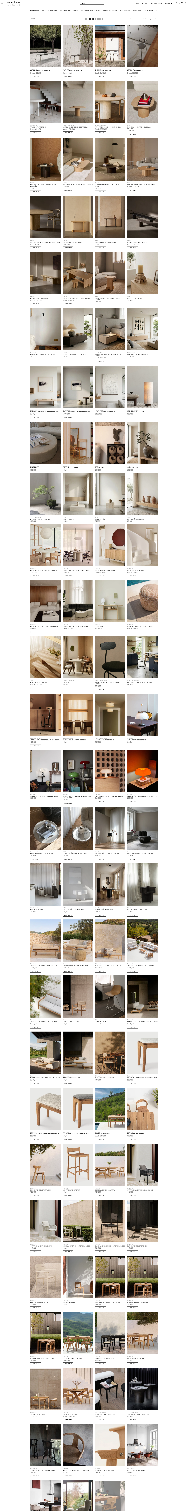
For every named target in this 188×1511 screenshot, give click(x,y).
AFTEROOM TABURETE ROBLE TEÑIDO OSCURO (45, 740)
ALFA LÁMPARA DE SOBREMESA (137, 740)
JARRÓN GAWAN (132, 468)
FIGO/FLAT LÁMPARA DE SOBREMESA (74, 354)
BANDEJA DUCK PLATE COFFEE (40, 519)
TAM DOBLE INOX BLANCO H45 (72, 71)
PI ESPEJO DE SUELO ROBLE (136, 570)
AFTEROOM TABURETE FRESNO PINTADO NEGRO (108, 683)
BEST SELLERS (125, 11)
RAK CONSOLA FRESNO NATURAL (73, 242)
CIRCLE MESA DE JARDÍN (70, 1414)
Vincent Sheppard (68, 125)
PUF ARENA (34, 468)
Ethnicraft (33, 568)
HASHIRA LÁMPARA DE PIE (135, 412)
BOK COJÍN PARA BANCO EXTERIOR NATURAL (44, 1134)
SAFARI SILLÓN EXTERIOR (71, 1022)
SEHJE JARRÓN (100, 519)
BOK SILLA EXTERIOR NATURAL (105, 1190)
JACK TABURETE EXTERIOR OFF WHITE (107, 1302)
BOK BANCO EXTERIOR (102, 1134)
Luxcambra (33, 352)
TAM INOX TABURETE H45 (38, 127)
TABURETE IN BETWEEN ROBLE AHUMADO (76, 1470)
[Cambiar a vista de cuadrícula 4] (91, 18)
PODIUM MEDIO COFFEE (38, 909)
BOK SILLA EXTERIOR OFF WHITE (40, 1190)
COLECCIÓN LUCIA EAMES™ (90, 11)
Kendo (129, 125)
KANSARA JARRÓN (68, 519)
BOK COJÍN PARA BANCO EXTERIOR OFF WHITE (142, 1078)
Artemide (130, 738)
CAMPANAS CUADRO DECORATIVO (138, 354)
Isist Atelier (66, 466)
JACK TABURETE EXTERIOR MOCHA (138, 1302)
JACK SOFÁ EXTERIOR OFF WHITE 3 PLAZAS (141, 966)
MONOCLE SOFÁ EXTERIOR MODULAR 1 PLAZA (45, 1078)
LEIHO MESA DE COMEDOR (38, 682)
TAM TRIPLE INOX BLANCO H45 (40, 71)
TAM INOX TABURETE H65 (135, 71)
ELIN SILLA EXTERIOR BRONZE (137, 1246)
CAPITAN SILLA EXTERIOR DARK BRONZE (140, 1190)
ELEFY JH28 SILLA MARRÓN (136, 1470)
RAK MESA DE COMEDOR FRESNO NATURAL (76, 298)
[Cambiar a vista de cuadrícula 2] (86, 18)
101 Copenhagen (35, 517)
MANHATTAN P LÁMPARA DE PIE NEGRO (42, 354)
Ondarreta (33, 69)
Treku (32, 680)
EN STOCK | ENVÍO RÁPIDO (69, 11)
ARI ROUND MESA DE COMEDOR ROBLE (75, 127)
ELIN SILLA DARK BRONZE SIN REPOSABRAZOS (110, 1246)
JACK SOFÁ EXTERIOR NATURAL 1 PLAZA (108, 966)
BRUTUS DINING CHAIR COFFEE (137, 909)
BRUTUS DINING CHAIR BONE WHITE (74, 909)
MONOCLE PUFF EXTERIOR (71, 1078)
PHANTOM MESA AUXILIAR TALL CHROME (140, 853)
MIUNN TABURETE (100, 1022)
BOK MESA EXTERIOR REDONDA (73, 1358)
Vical (128, 296)
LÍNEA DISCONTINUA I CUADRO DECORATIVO (77, 412)
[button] (31, 27)
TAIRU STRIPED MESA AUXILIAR (105, 1414)
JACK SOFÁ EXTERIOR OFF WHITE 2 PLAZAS (44, 1022)
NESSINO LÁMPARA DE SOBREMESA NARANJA (141, 796)
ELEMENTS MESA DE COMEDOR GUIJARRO (43, 570)
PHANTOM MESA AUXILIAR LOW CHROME (75, 853)
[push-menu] (2, 3)
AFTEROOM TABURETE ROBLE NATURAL (140, 682)
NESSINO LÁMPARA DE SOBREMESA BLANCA (109, 796)
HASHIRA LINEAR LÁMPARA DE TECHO (75, 740)
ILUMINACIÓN (148, 11)
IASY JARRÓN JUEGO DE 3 (135, 519)
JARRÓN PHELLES (100, 468)
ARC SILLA (66, 682)
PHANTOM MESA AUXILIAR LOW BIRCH (42, 853)
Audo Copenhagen (133, 410)
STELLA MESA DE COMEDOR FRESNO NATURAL (45, 242)
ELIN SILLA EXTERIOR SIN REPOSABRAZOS (76, 1246)
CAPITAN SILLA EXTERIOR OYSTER (41, 1246)
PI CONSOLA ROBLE (101, 626)
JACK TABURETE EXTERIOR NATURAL (42, 1358)
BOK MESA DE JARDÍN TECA (136, 1358)
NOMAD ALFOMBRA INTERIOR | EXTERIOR (140, 626)
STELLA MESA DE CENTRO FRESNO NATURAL (141, 184)
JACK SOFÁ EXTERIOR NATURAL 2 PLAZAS (76, 966)
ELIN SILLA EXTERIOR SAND (39, 1302)
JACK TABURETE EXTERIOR (71, 1190)
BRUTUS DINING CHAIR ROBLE (104, 909)
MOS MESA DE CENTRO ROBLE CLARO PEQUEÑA (139, 127)
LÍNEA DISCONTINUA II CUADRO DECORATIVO (44, 412)
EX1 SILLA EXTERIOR (69, 1302)
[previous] (26, 11)
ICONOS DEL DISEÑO (110, 11)
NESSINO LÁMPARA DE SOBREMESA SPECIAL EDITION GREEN (77, 796)
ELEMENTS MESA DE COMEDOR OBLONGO (76, 570)
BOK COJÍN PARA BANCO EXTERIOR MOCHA (76, 1134)
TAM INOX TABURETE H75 (103, 71)
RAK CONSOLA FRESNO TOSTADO (105, 242)
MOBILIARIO (137, 11)
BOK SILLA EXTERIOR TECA (136, 1134)
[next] (161, 11)
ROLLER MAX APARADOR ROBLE (105, 570)
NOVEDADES (34, 11)
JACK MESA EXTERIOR (37, 1414)
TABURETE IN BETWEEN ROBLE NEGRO (42, 1470)
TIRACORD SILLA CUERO (70, 468)
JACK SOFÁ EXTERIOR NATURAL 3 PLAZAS (43, 966)
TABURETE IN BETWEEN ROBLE (105, 1470)
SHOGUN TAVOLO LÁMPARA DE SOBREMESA (44, 796)
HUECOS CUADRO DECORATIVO (105, 412)
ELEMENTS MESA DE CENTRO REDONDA (75, 626)
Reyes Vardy (131, 352)
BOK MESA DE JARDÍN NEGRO (104, 1358)
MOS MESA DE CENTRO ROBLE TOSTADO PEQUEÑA (43, 185)
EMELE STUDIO (35, 466)
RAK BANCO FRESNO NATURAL (40, 298)
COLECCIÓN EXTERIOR (49, 11)
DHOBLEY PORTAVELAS (134, 298)
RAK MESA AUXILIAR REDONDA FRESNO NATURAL (107, 299)
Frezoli (65, 352)
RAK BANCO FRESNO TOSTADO (137, 242)
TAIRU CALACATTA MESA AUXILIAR (138, 1414)
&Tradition (33, 1468)
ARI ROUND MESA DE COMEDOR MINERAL (108, 127)
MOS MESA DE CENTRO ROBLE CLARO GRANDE (78, 184)
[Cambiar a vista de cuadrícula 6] (99, 18)
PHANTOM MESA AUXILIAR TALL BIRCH (107, 853)
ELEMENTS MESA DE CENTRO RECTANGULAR (44, 626)
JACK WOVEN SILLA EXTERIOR (104, 1078)
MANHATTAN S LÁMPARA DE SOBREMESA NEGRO (108, 355)
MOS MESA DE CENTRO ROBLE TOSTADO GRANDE (108, 185)
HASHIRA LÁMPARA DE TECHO (104, 740)
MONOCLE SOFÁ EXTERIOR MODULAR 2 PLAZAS (142, 1022)
